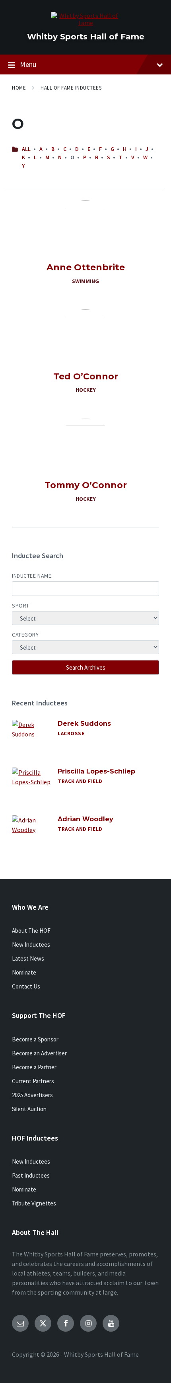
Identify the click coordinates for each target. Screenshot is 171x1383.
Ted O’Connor (85, 376)
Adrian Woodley (85, 819)
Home (19, 87)
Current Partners (33, 1081)
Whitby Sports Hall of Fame (85, 36)
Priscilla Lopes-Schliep (96, 771)
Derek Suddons (84, 723)
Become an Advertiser (39, 1053)
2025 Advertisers (32, 1095)
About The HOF (31, 930)
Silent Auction (29, 1109)
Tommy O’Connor (86, 485)
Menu (28, 64)
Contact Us (26, 986)
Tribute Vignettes (34, 1203)
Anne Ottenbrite (86, 267)
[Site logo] (85, 23)
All (26, 148)
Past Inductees (31, 1175)
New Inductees (31, 944)
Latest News (28, 958)
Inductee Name (31, 575)
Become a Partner (34, 1067)
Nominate (24, 972)
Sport (20, 605)
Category (25, 634)
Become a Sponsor (35, 1039)
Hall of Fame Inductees (71, 87)
